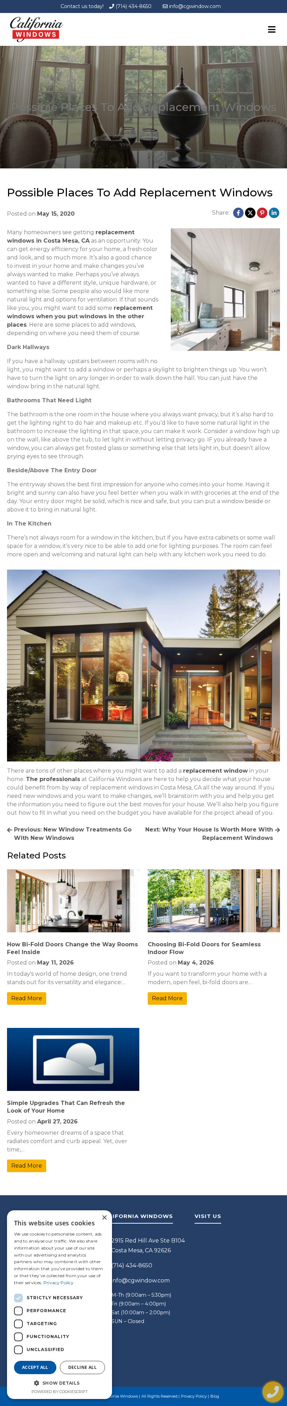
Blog (214, 1396)
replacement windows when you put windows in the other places (80, 316)
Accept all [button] (35, 1367)
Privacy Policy (194, 1396)
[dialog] (59, 1304)
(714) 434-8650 (133, 6)
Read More (26, 998)
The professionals (53, 779)
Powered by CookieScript (59, 1391)
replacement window (215, 770)
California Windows (120, 1396)
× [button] (104, 1217)
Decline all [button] (82, 1367)
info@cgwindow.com (194, 6)
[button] (59, 1383)
